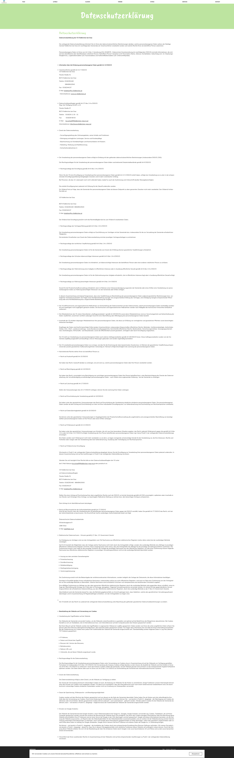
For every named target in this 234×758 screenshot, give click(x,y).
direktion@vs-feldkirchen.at (73, 91)
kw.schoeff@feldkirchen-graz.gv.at (77, 121)
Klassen (87, 1)
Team (23, 1)
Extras (152, 1)
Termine (120, 1)
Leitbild (55, 1)
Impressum (32, 749)
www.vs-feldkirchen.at (78, 94)
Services (184, 1)
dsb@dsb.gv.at (69, 529)
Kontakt (217, 1)
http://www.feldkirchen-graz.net (80, 124)
